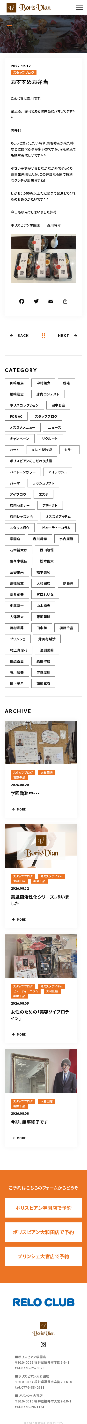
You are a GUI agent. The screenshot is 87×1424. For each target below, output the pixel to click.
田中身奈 (58, 405)
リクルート (50, 438)
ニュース (54, 427)
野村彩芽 (17, 627)
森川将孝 (40, 538)
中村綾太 (43, 382)
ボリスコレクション (24, 405)
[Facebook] (22, 302)
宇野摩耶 (43, 672)
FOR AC (16, 416)
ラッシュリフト (43, 483)
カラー (69, 449)
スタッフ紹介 (19, 527)
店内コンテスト (48, 394)
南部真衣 (43, 683)
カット (14, 449)
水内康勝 (66, 538)
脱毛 (66, 382)
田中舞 (41, 627)
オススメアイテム (58, 516)
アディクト (50, 505)
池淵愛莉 (47, 650)
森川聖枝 (43, 661)
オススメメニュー (23, 427)
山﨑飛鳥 (17, 382)
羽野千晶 (66, 627)
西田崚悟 (47, 549)
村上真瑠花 (18, 650)
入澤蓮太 (17, 616)
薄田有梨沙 (47, 638)
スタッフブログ (23, 73)
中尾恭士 (17, 605)
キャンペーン (19, 438)
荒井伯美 (17, 594)
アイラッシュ (57, 472)
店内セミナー (20, 505)
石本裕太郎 (18, 549)
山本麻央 (43, 605)
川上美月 (17, 683)
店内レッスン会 (21, 516)
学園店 (15, 538)
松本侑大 (47, 561)
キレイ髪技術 (42, 449)
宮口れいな (45, 594)
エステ (43, 494)
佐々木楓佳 (18, 561)
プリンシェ (18, 638)
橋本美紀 (43, 572)
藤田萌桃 (43, 616)
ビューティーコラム (56, 527)
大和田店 (43, 583)
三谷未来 (17, 572)
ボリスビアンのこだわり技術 (31, 460)
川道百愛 (17, 661)
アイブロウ (18, 494)
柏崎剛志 (17, 394)
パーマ (15, 483)
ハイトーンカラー (23, 472)
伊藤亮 (68, 583)
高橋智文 (17, 583)
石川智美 (17, 672)
